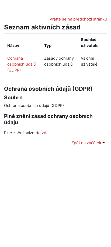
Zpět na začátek (86, 142)
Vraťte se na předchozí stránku (78, 19)
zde (45, 132)
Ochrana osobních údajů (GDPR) (21, 64)
